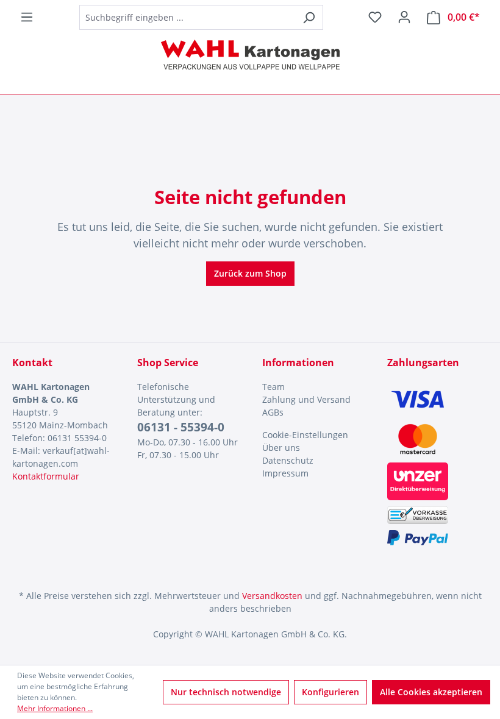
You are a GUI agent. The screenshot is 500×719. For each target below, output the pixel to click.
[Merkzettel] (375, 17)
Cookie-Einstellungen (305, 435)
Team (273, 386)
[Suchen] (309, 17)
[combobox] (187, 17)
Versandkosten (272, 595)
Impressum (285, 473)
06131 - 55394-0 (180, 427)
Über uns (281, 447)
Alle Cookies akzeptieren (431, 692)
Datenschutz (287, 460)
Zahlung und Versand (306, 399)
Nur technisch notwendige (226, 692)
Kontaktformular (45, 476)
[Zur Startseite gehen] (250, 54)
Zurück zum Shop (250, 273)
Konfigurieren (330, 692)
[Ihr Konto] (404, 17)
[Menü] (26, 17)
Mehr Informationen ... (55, 708)
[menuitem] (312, 386)
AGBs (273, 412)
